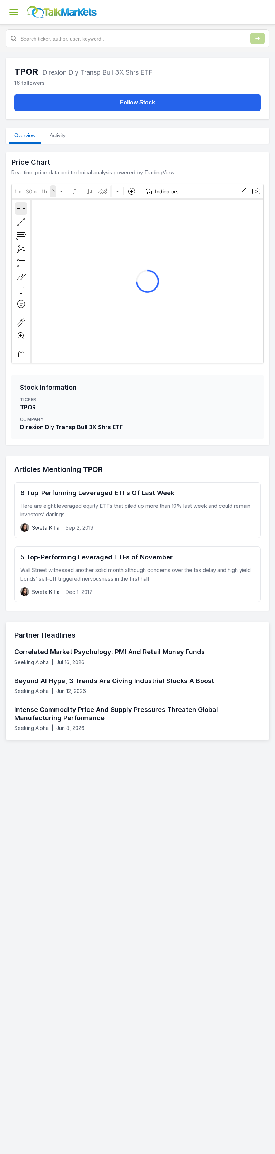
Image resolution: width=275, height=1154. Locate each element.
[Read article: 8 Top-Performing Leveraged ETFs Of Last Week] (137, 510)
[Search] (257, 38)
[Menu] (13, 12)
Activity (58, 135)
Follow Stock (137, 102)
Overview (24, 135)
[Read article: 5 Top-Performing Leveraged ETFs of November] (137, 574)
